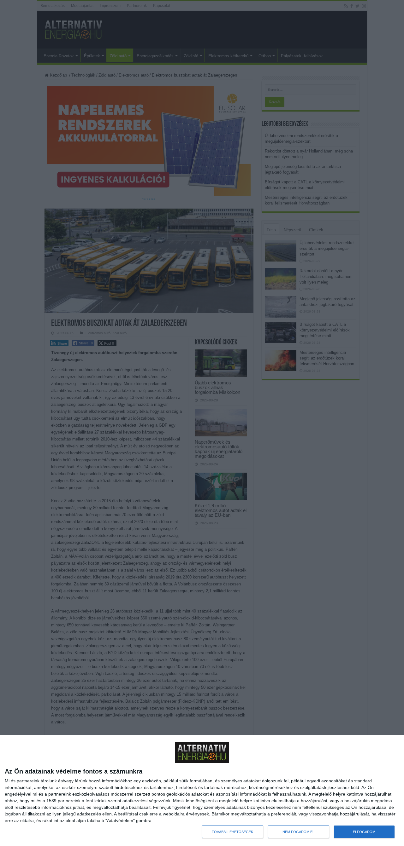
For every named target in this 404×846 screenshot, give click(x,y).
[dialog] (202, 790)
